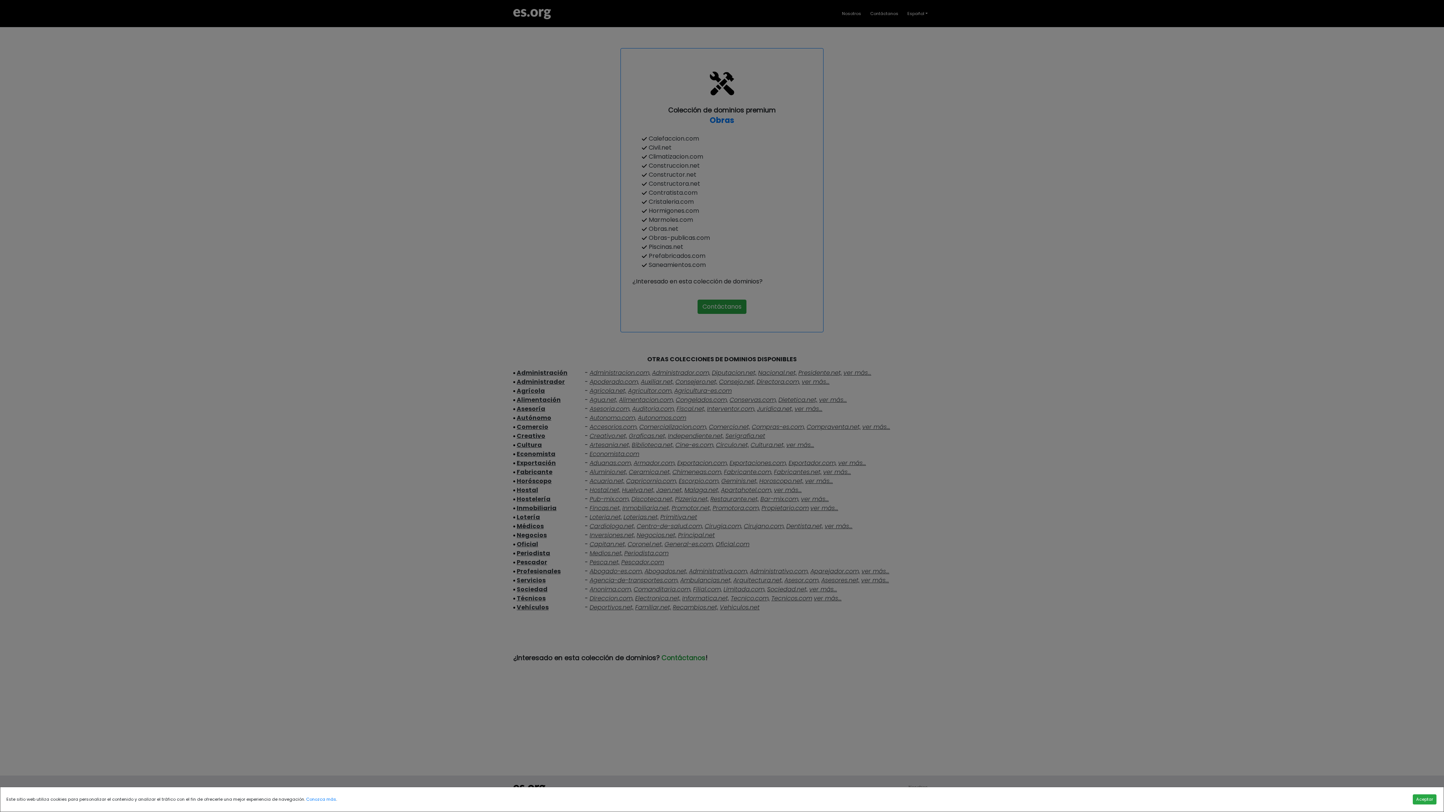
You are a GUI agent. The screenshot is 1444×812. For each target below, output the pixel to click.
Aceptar (1424, 799)
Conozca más (321, 799)
